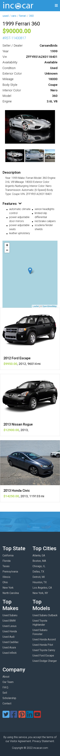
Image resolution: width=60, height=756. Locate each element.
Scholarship (9, 698)
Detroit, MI (38, 577)
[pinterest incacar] (22, 716)
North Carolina (10, 593)
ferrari (22, 15)
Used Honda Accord (44, 639)
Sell (4, 692)
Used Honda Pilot (42, 644)
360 (31, 15)
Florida (6, 560)
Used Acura (9, 647)
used (5, 15)
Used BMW (9, 620)
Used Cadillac (10, 642)
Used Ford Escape (43, 655)
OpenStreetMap (49, 306)
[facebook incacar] (13, 716)
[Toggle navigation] (56, 5)
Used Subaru (9, 615)
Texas (6, 566)
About (5, 676)
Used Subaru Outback (45, 615)
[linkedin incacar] (29, 716)
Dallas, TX (38, 571)
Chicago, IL (38, 566)
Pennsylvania (10, 571)
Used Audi (8, 636)
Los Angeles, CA (42, 587)
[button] (30, 270)
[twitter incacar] (6, 716)
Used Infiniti (9, 652)
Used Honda (9, 631)
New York (8, 587)
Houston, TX (39, 582)
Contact (6, 703)
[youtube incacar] (37, 716)
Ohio (5, 582)
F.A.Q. (5, 687)
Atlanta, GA (38, 555)
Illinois (6, 577)
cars (13, 15)
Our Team (8, 682)
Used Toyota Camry (43, 650)
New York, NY (40, 593)
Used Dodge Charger (44, 660)
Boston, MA (39, 560)
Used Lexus (9, 626)
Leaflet (36, 306)
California (8, 555)
